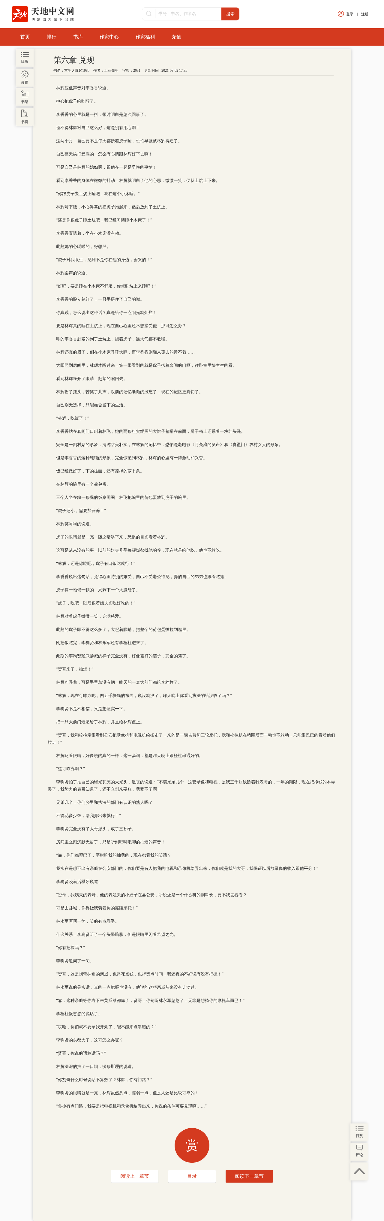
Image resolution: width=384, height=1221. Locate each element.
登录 (349, 14)
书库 (78, 36)
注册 (364, 14)
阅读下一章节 (249, 1176)
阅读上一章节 (134, 1176)
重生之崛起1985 (76, 70)
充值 (176, 36)
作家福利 (145, 36)
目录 (192, 1176)
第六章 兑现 (73, 60)
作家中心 (109, 36)
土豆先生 (111, 70)
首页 (25, 36)
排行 (51, 36)
